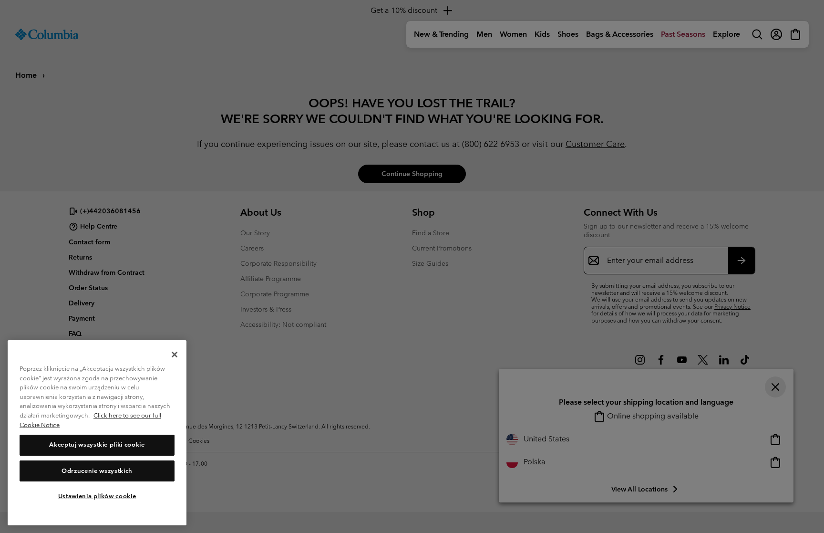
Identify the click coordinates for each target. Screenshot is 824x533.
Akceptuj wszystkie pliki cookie (96, 445)
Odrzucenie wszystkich (97, 471)
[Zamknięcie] (174, 354)
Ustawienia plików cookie (97, 496)
